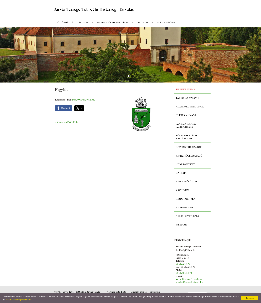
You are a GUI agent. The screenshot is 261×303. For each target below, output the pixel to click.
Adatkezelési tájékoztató (117, 291)
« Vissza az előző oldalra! (67, 121)
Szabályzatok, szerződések (186, 125)
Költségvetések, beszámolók (187, 137)
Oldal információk (139, 291)
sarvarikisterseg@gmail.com (189, 278)
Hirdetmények (185, 198)
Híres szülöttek (187, 181)
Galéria (181, 172)
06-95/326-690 (183, 263)
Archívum (182, 190)
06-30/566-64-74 (184, 272)
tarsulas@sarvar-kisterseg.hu (189, 281)
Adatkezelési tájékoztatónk (18, 299)
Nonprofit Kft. (185, 164)
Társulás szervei (187, 97)
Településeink (185, 89)
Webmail (181, 224)
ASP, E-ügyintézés (187, 215)
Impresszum (155, 291)
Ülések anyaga (186, 115)
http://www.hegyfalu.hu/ (83, 99)
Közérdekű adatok (189, 147)
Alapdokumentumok (190, 106)
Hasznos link (185, 207)
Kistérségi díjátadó (189, 155)
